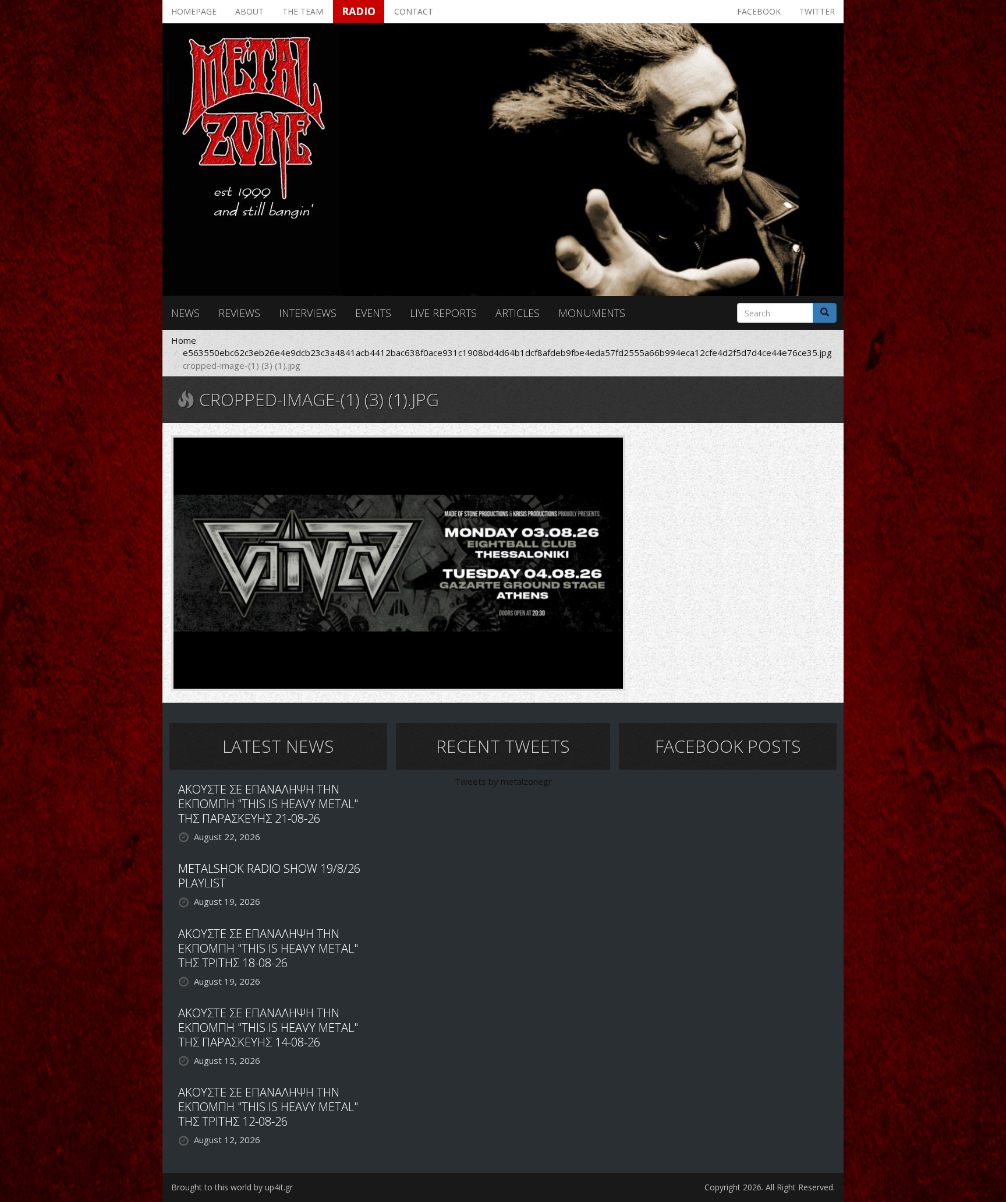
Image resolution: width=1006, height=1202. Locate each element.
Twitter (817, 11)
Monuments (591, 313)
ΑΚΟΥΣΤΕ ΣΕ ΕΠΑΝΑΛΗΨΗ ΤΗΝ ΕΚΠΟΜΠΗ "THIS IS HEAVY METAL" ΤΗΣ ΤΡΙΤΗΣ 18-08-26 (268, 948)
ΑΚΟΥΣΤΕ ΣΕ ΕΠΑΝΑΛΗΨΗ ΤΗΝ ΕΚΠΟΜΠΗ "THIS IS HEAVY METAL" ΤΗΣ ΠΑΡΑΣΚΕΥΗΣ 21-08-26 (268, 803)
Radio (359, 11)
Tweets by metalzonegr (503, 781)
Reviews (239, 313)
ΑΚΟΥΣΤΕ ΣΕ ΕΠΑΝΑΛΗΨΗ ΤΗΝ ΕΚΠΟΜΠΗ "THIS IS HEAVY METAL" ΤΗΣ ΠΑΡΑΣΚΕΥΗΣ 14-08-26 (268, 1027)
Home (183, 340)
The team (302, 11)
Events (373, 313)
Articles (517, 313)
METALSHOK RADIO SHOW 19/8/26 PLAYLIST (269, 876)
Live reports (443, 313)
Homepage (194, 11)
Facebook (759, 11)
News (185, 313)
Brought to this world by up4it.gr (232, 1187)
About (249, 11)
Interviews (307, 313)
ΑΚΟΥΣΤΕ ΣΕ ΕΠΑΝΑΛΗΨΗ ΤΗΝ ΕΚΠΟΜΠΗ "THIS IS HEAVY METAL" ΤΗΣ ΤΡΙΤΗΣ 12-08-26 (268, 1106)
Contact (413, 11)
